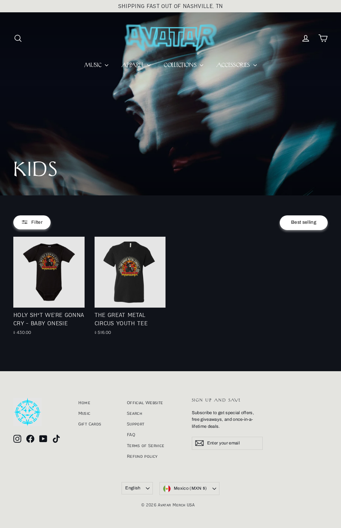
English (132, 488)
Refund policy (142, 456)
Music (84, 413)
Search (134, 413)
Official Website (145, 402)
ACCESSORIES (233, 65)
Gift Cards (90, 423)
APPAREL (134, 65)
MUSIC (93, 65)
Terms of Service (146, 445)
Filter (37, 222)
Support (135, 423)
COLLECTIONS (181, 65)
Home (84, 402)
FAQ (131, 434)
